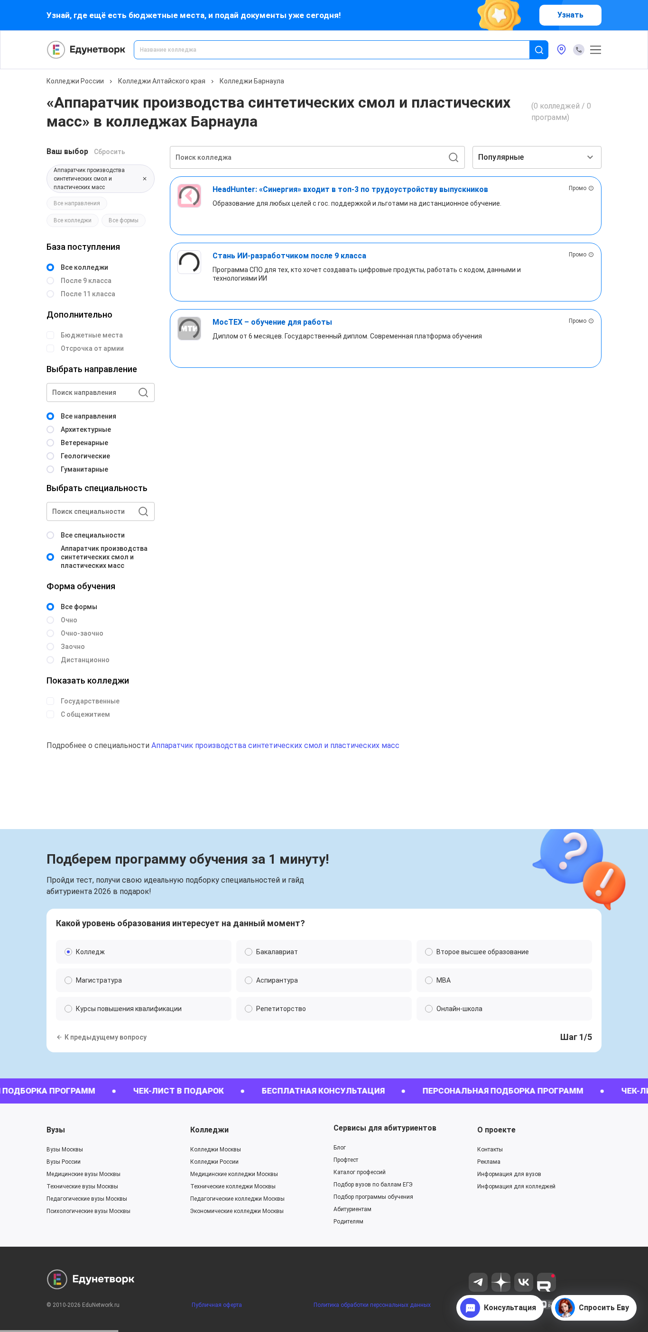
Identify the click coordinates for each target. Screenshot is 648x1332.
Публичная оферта (217, 1305)
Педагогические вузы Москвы (86, 1198)
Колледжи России (75, 81)
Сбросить (109, 151)
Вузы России (63, 1162)
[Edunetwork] (86, 50)
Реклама (488, 1162)
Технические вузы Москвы (82, 1186)
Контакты (490, 1149)
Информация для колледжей (516, 1186)
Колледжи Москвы (215, 1149)
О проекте (496, 1129)
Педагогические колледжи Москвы (237, 1198)
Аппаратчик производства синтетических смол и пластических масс (275, 745)
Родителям (348, 1221)
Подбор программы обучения (373, 1197)
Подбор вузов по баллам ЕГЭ (373, 1184)
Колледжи (209, 1129)
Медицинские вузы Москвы (83, 1174)
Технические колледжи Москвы (233, 1186)
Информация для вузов (509, 1174)
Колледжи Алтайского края (161, 81)
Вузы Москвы (64, 1149)
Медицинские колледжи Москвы (234, 1174)
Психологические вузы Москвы (88, 1211)
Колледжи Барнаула (252, 81)
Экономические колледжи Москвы (237, 1211)
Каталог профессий (359, 1172)
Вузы (55, 1129)
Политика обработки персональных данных (372, 1305)
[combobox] (338, 49)
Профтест (345, 1160)
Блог (339, 1147)
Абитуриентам (352, 1209)
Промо (577, 188)
